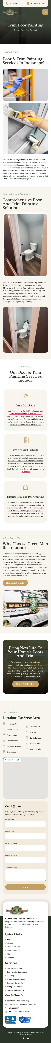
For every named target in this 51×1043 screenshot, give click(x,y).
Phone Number (11, 855)
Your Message (11, 867)
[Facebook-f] (23, 1038)
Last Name (9, 831)
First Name (9, 819)
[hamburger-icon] (45, 12)
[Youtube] (28, 1038)
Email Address (11, 843)
